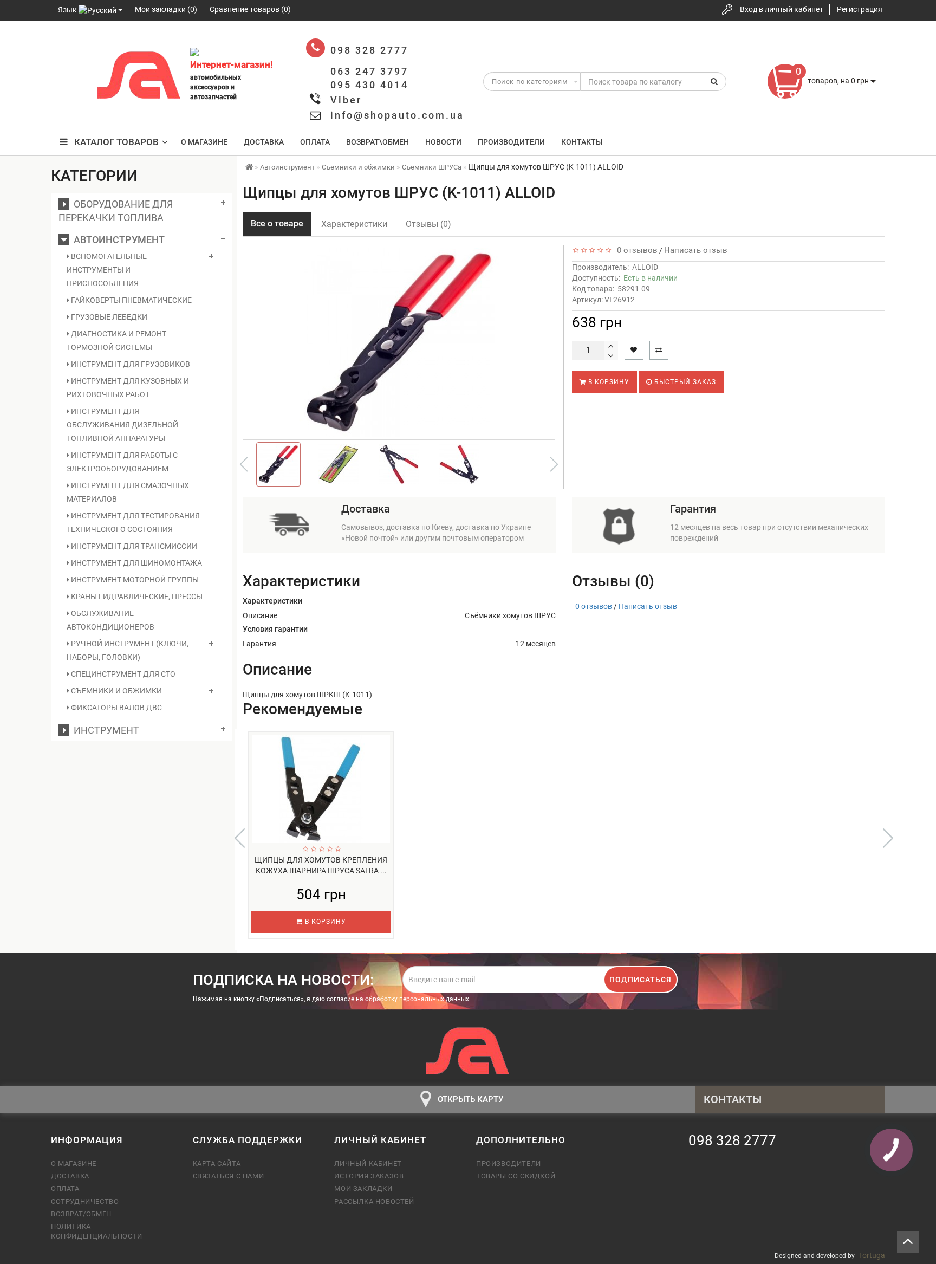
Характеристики (354, 224)
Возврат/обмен (81, 1214)
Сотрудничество (85, 1201)
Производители (511, 142)
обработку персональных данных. (418, 999)
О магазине (204, 142)
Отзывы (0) (428, 224)
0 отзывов (635, 250)
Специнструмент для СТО (122, 674)
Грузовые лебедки (108, 317)
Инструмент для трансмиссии (133, 546)
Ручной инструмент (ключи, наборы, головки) (127, 650)
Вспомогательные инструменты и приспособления (107, 270)
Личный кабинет (367, 1163)
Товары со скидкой (515, 1176)
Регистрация (859, 9)
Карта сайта (217, 1163)
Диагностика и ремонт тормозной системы (116, 340)
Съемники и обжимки (115, 690)
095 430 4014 (70, 110)
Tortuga (872, 1255)
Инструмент (104, 730)
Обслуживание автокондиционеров (110, 620)
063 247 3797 (69, 77)
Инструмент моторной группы (134, 579)
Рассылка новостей (374, 1201)
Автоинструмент (117, 239)
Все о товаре (277, 223)
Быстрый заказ (684, 382)
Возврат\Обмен (377, 142)
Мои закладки (363, 1188)
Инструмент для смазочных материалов (128, 492)
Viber (346, 100)
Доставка (264, 142)
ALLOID (645, 267)
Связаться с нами (228, 1176)
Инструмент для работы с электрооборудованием (122, 462)
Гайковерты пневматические (130, 300)
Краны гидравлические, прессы (136, 596)
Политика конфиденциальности (96, 1231)
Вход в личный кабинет (781, 9)
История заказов (369, 1176)
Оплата (315, 142)
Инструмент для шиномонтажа (135, 563)
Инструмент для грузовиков (129, 364)
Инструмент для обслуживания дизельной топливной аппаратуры (122, 425)
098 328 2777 (69, 45)
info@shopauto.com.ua (397, 115)
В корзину (607, 382)
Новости (443, 142)
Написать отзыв (695, 250)
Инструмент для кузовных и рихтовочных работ (128, 388)
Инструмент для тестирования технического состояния (133, 522)
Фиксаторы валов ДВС (115, 707)
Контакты (581, 142)
